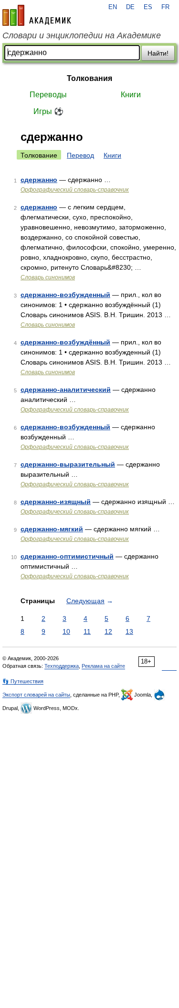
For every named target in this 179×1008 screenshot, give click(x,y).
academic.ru (36, 15)
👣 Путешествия (22, 681)
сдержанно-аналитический (66, 389)
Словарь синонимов (48, 277)
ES (148, 7)
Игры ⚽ (48, 111)
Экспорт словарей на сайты (36, 695)
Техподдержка (61, 666)
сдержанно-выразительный (68, 464)
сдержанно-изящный (56, 501)
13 (129, 631)
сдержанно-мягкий (52, 529)
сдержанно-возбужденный (65, 294)
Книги (131, 95)
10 (66, 631)
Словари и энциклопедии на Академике (81, 35)
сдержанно (39, 179)
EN (112, 7)
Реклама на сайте (103, 666)
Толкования (89, 78)
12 (108, 631)
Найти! (157, 53)
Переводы (48, 95)
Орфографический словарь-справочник (75, 189)
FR (165, 7)
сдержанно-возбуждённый (65, 342)
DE (130, 7)
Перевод (80, 155)
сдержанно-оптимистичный (67, 556)
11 (87, 631)
